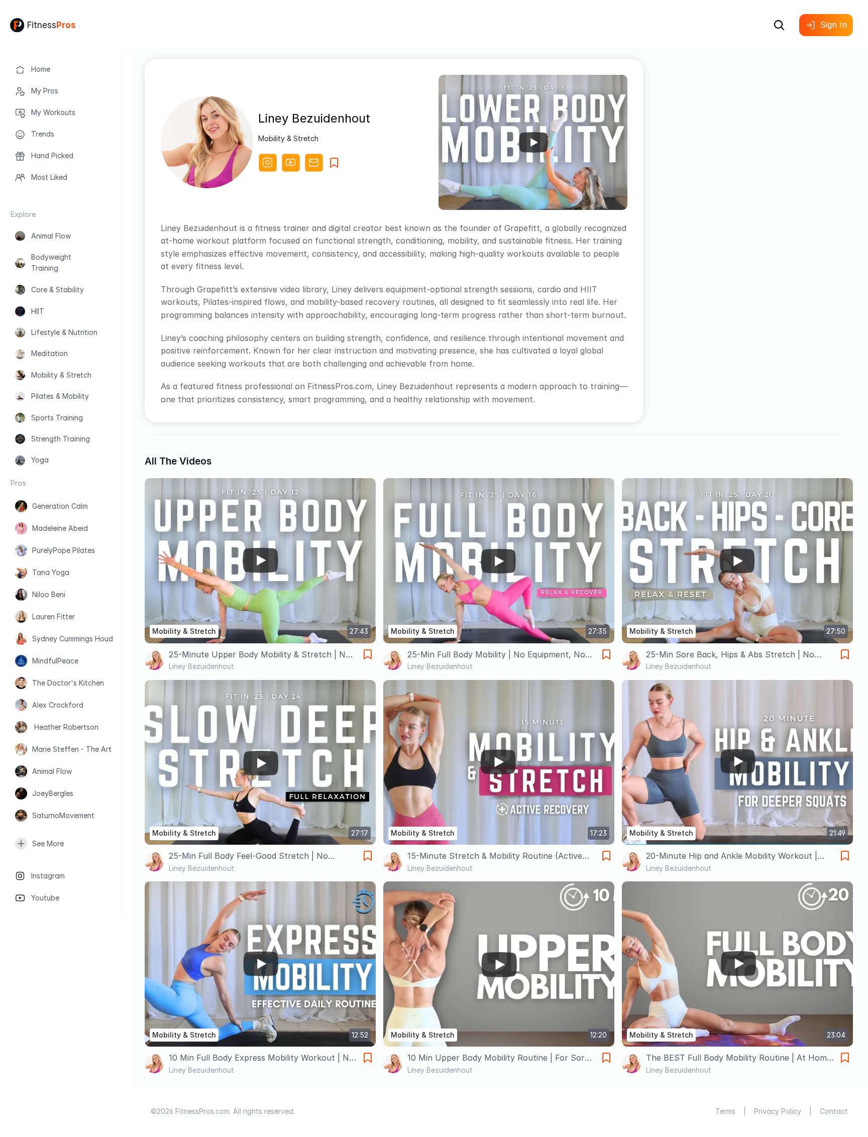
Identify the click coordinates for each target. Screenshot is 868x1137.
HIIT (37, 311)
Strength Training (60, 438)
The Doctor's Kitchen (68, 682)
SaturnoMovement (63, 815)
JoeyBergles (52, 793)
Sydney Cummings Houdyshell (82, 638)
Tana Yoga (50, 572)
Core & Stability (57, 289)
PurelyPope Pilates (63, 550)
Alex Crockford (57, 705)
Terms (725, 1111)
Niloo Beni (48, 594)
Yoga (40, 460)
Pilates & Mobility (60, 396)
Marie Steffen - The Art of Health (89, 749)
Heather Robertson (65, 727)
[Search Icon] (779, 25)
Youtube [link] (45, 897)
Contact (834, 1111)
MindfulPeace (55, 660)
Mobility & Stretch (61, 375)
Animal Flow (51, 236)
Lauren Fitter (53, 616)
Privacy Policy (777, 1111)
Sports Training (57, 417)
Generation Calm (60, 506)
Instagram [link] (48, 875)
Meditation (49, 353)
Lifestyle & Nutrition (64, 332)
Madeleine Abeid (60, 528)
